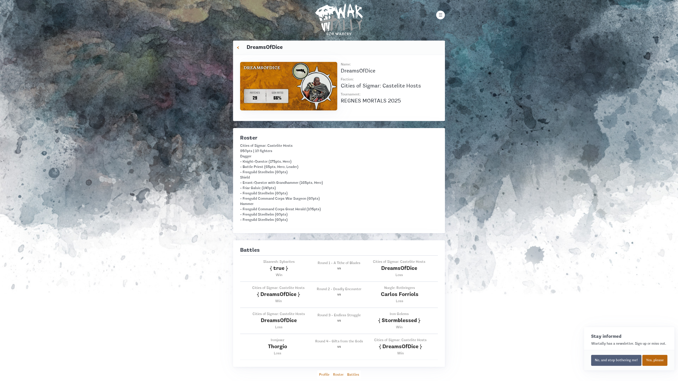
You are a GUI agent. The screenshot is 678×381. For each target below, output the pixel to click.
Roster (338, 375)
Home (339, 6)
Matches (255, 92)
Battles (353, 375)
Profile (324, 375)
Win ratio (277, 92)
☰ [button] (440, 15)
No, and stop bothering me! (616, 360)
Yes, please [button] (655, 360)
